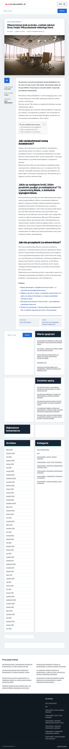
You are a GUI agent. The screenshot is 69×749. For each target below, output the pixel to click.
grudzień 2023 (10, 521)
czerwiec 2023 (10, 528)
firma (46, 322)
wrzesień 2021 (10, 567)
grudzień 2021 (10, 557)
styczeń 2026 (10, 471)
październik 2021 (11, 564)
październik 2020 (11, 600)
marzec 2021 (10, 585)
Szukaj (62, 10)
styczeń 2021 (10, 592)
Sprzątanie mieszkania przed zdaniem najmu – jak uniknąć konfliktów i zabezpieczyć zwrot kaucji (16, 687)
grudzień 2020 (10, 596)
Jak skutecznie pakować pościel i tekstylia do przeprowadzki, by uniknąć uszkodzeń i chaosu (49, 402)
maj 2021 (8, 582)
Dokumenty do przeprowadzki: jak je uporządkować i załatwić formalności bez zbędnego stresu (49, 368)
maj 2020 (9, 617)
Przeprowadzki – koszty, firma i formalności (49, 462)
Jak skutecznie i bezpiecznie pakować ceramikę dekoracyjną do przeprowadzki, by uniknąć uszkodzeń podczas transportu (50, 680)
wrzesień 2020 (10, 603)
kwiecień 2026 (10, 460)
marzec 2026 (10, 464)
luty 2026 (9, 467)
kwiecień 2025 (10, 485)
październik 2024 (11, 503)
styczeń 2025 (10, 492)
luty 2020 (9, 628)
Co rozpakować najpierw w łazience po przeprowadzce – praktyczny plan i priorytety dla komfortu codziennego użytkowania (50, 409)
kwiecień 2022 (10, 546)
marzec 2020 (10, 625)
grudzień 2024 (10, 496)
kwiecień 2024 (10, 510)
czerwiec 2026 (10, 453)
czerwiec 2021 (10, 578)
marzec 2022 (10, 550)
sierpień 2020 (10, 607)
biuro (43, 322)
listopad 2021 (10, 560)
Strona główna (62, 746)
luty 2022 (9, 553)
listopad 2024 (10, 500)
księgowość (55, 322)
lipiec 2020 (9, 610)
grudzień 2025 (10, 474)
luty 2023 (9, 532)
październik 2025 (11, 478)
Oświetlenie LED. (42, 362)
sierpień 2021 (10, 571)
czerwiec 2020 (10, 614)
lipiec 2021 (9, 575)
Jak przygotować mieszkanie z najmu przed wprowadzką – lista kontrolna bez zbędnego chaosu (49, 342)
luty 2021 (8, 589)
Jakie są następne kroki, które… (30, 129)
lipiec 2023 (9, 524)
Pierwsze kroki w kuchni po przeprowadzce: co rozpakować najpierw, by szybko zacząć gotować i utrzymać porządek (49, 416)
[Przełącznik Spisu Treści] (43, 124)
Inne (38, 453)
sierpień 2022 (10, 539)
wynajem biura (51, 324)
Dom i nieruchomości (14, 21)
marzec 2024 (10, 514)
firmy (50, 322)
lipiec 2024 (9, 507)
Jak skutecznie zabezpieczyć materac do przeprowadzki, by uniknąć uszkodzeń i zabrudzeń (49, 396)
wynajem (44, 324)
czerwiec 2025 (10, 482)
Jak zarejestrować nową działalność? (31, 127)
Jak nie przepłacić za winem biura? (31, 132)
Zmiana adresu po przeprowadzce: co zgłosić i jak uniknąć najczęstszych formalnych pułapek (48, 356)
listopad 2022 (10, 535)
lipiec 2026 (9, 449)
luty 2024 (9, 517)
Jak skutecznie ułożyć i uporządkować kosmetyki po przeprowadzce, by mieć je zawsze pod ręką (48, 388)
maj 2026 (9, 457)
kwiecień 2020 (10, 621)
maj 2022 (9, 542)
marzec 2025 (10, 489)
